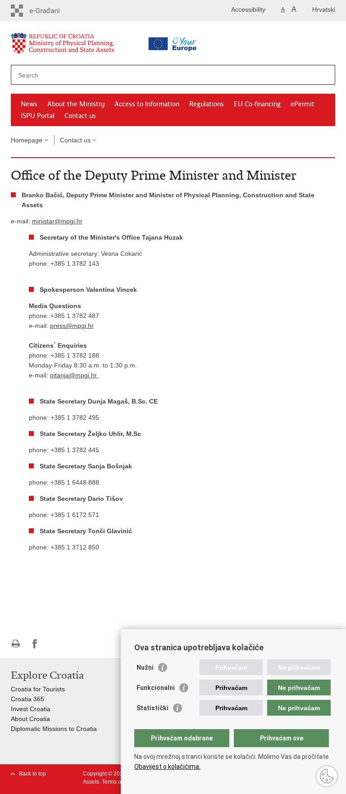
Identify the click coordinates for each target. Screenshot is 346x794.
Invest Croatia (30, 708)
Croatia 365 (27, 699)
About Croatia (30, 718)
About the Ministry (76, 104)
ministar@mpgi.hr (57, 221)
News (29, 104)
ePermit (302, 104)
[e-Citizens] (49, 11)
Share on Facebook (35, 644)
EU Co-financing (257, 104)
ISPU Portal (38, 116)
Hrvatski (323, 9)
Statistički (152, 708)
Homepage (26, 140)
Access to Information (146, 104)
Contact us (80, 116)
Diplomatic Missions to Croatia (54, 728)
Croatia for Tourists (38, 689)
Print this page (15, 644)
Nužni (145, 667)
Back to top (32, 774)
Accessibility (248, 9)
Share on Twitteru (54, 644)
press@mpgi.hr (72, 325)
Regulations (206, 104)
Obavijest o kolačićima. (167, 766)
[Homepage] (85, 44)
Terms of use (117, 782)
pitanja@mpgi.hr (74, 375)
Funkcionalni (156, 687)
